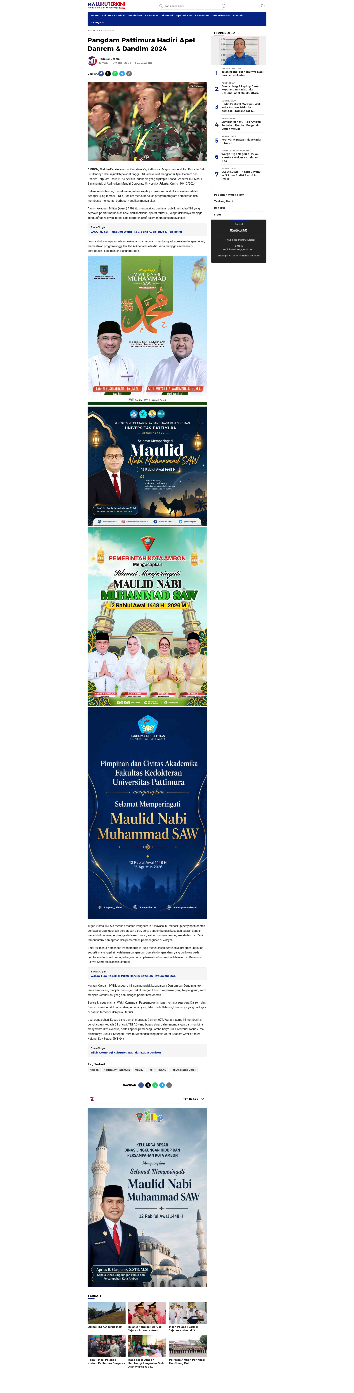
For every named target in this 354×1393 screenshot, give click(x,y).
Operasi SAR (184, 15)
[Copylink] (129, 73)
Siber (217, 214)
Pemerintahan (221, 15)
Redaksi (219, 207)
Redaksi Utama (109, 58)
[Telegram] (122, 73)
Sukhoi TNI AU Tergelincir (105, 1326)
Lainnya (96, 22)
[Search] (223, 6)
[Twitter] (108, 73)
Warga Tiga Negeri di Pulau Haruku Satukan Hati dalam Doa (133, 976)
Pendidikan (135, 15)
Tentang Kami (223, 201)
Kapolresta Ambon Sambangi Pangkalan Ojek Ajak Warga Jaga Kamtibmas (146, 1365)
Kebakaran (202, 15)
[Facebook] (101, 73)
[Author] (92, 61)
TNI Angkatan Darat (183, 1069)
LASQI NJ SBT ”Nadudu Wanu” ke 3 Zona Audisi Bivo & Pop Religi (136, 231)
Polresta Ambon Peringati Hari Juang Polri (187, 1361)
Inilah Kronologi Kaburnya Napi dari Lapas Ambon (126, 1052)
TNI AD (161, 1069)
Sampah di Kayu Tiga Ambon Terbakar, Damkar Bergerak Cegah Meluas (241, 125)
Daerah (238, 15)
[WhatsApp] (115, 73)
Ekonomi (167, 15)
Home (95, 15)
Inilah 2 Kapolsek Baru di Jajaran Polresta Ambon (145, 1328)
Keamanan (152, 15)
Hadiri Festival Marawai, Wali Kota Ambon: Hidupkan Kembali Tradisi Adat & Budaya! (241, 109)
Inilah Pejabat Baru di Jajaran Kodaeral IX (183, 1328)
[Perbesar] (147, 159)
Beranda (93, 30)
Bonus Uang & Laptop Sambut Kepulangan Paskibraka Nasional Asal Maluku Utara (242, 89)
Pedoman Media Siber (229, 194)
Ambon (94, 1069)
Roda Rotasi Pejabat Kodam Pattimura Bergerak (106, 1361)
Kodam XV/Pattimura (117, 1069)
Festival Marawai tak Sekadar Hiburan (241, 141)
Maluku (139, 1069)
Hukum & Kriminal (113, 15)
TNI (150, 1069)
